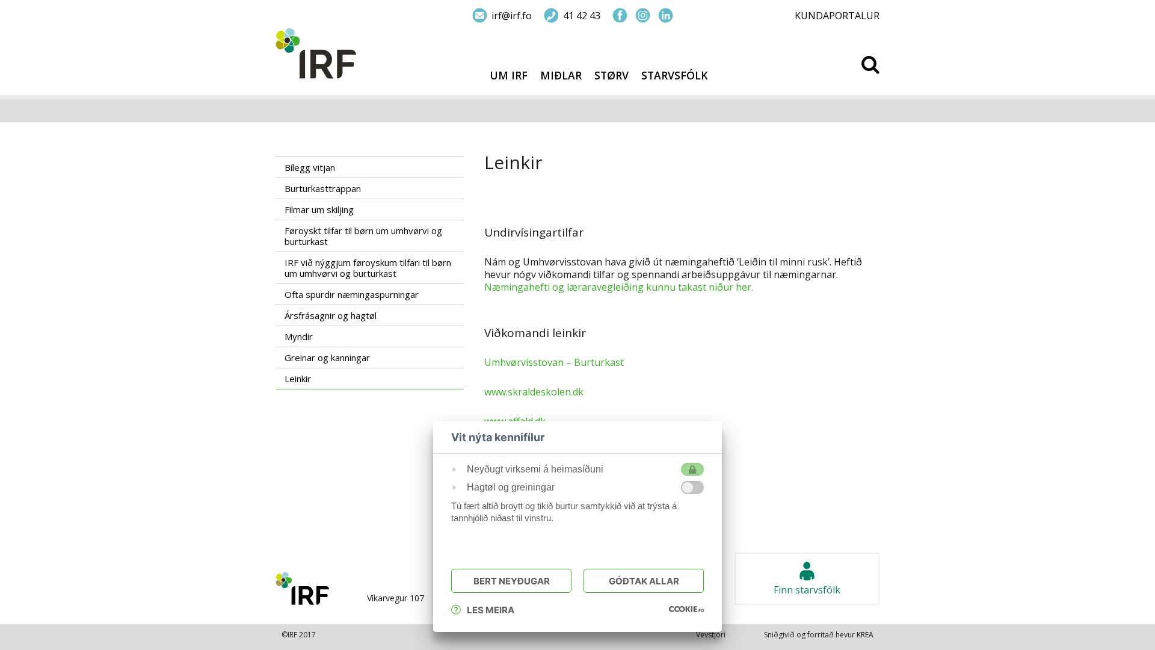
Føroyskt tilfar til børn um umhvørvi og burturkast (363, 235)
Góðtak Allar (644, 581)
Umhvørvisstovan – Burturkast (554, 362)
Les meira (490, 610)
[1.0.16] (686, 608)
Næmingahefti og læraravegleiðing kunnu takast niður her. (618, 287)
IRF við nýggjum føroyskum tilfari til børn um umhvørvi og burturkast (368, 267)
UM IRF (509, 75)
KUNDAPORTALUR (837, 15)
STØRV (611, 75)
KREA (865, 635)
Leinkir (298, 379)
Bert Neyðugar (511, 581)
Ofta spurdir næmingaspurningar (352, 294)
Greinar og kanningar (327, 357)
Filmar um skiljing (319, 209)
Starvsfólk (674, 75)
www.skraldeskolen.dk (534, 391)
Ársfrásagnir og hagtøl (331, 315)
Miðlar (561, 75)
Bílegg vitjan (310, 167)
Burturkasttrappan (323, 188)
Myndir (299, 336)
